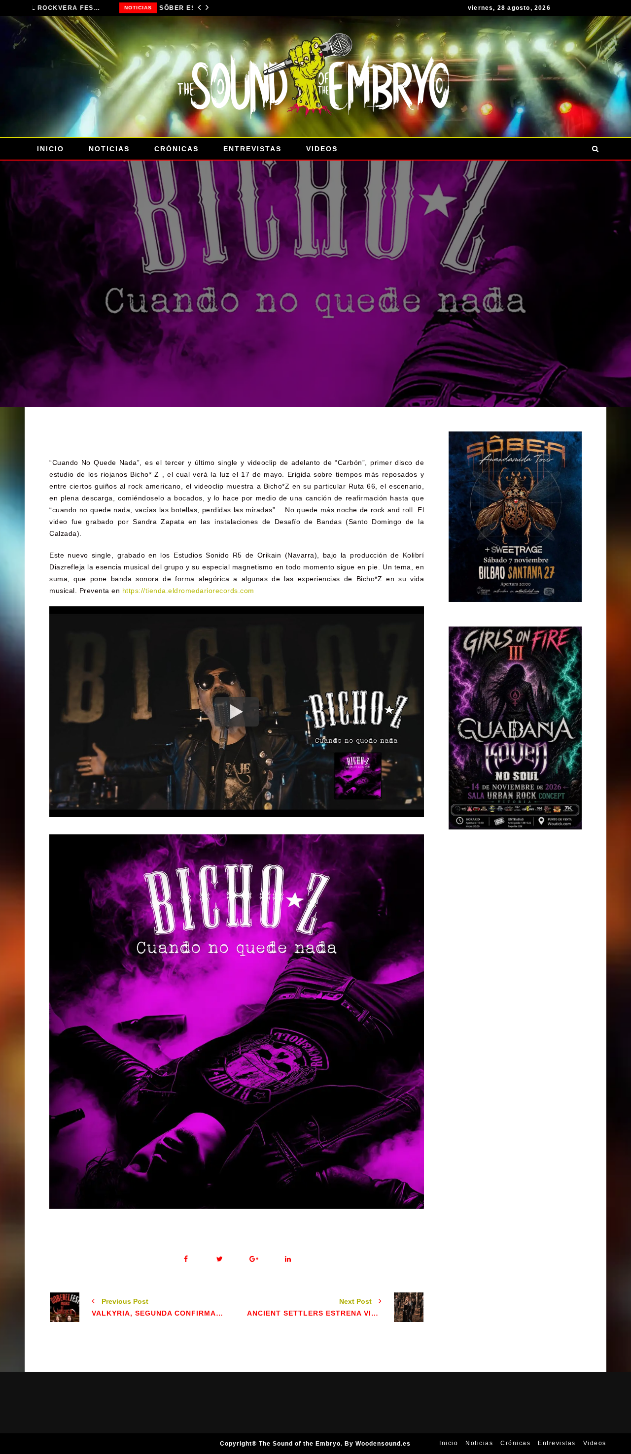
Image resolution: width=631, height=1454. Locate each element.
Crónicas (176, 149)
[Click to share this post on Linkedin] (287, 1259)
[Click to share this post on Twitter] (219, 1259)
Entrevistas (252, 149)
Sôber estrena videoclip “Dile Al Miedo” (131, 7)
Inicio (50, 149)
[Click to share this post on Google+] (253, 1259)
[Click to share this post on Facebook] (185, 1259)
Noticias (51, 7)
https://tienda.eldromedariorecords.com (188, 591)
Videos (322, 149)
